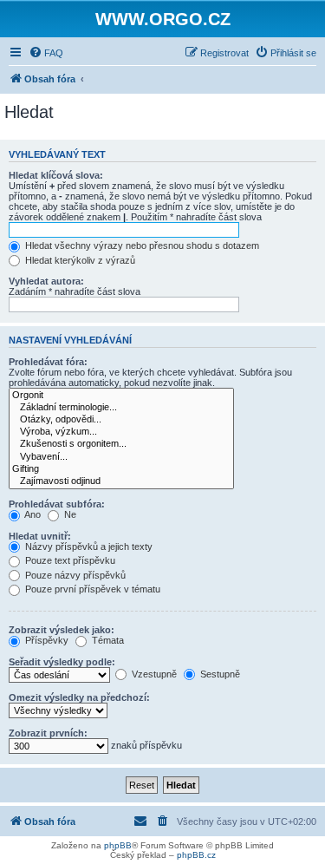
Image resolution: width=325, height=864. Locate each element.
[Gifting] (121, 469)
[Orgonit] (121, 395)
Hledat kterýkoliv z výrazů (79, 260)
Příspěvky (45, 640)
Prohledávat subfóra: (57, 504)
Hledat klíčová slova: (56, 175)
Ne (69, 514)
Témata (106, 640)
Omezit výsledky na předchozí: (79, 697)
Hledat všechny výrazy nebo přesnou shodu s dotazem (141, 245)
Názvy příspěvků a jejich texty (88, 546)
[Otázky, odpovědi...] (121, 420)
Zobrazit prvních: (48, 733)
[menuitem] (46, 53)
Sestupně (219, 674)
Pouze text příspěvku (69, 560)
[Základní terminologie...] (121, 408)
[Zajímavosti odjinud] (121, 481)
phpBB (118, 845)
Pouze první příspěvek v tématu (91, 589)
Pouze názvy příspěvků (74, 575)
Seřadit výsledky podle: (62, 662)
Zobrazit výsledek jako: (61, 630)
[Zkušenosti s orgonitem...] (121, 444)
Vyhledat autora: (46, 281)
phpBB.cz (196, 855)
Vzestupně (153, 674)
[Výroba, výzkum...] (121, 432)
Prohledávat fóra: (48, 362)
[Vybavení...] (121, 457)
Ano (32, 514)
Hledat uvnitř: (40, 536)
